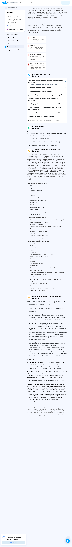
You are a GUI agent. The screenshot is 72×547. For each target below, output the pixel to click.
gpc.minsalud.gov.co (61, 391)
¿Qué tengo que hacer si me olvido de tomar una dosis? (44, 104)
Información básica (12, 34)
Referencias (10, 53)
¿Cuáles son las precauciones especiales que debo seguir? (45, 95)
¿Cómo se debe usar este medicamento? (39, 87)
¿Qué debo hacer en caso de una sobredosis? (41, 116)
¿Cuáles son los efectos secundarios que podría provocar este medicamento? (44, 108)
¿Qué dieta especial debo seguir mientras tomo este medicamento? (43, 99)
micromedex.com (57, 364)
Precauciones (10, 37)
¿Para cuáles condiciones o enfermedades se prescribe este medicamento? (45, 81)
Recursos (33, 3)
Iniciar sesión (66, 2)
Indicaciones (10, 43)
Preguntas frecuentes (13, 40)
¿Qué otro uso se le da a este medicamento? (41, 91)
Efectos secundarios (12, 47)
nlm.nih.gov (61, 377)
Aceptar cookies (13, 542)
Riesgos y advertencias (13, 50)
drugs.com (43, 373)
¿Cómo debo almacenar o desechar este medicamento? (44, 112)
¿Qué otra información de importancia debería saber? (43, 120)
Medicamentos (23, 3)
